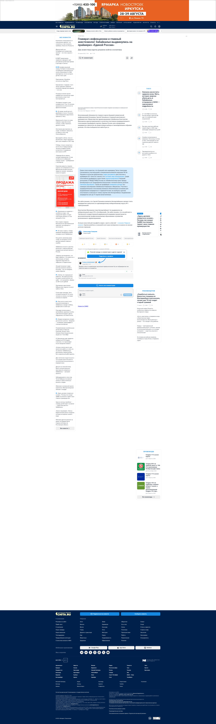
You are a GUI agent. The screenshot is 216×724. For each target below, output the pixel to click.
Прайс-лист (59, 624)
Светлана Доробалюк (87, 184)
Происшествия (125, 632)
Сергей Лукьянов (101, 238)
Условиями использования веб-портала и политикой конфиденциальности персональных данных (133, 702)
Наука (104, 635)
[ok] (90, 652)
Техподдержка (60, 635)
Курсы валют (128, 22)
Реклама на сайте (61, 621)
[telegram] (81, 652)
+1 (126, 281)
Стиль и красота (145, 627)
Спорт (142, 624)
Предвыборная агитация (63, 638)
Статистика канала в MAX (63, 640)
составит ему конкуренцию (114, 176)
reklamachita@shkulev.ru (138, 693)
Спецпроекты (144, 638)
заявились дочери (116, 184)
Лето (103, 630)
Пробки (159, 22)
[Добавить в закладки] (127, 58)
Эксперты (146, 22)
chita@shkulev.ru (74, 703)
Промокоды (79, 22)
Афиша (113, 22)
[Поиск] (151, 26)
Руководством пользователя (116, 700)
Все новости (59, 22)
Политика (124, 630)
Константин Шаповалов (115, 238)
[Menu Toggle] (57, 26)
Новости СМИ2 (83, 306)
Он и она (124, 624)
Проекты (153, 22)
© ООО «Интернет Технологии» (63, 718)
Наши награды (60, 630)
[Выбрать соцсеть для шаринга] (131, 58)
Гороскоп (119, 22)
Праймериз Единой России (86, 238)
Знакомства (88, 22)
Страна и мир (144, 630)
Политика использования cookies (117, 708)
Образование (106, 640)
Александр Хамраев (90, 231)
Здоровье (83, 640)
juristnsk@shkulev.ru (94, 705)
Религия (123, 640)
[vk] (86, 652)
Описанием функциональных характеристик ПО (120, 701)
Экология (143, 632)
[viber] (95, 652)
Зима (103, 621)
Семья (142, 621)
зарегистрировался (112, 178)
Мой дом (104, 632)
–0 (131, 271)
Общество (124, 621)
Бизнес (82, 624)
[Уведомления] (155, 26)
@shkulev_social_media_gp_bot (126, 694)
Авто (81, 621)
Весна (82, 627)
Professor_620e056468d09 (88, 262)
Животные (83, 638)
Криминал (105, 624)
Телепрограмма (104, 22)
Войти (84, 295)
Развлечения (125, 638)
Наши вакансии (60, 632)
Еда (81, 635)
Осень (123, 627)
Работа (123, 635)
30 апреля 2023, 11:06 (83, 53)
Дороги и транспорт (86, 632)
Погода (95, 22)
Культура (104, 627)
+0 (126, 271)
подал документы (109, 174)
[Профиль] (159, 26)
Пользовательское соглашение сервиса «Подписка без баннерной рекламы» (127, 713)
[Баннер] (78, 31)
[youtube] (108, 652)
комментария (87, 58)
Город (81, 630)
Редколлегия (137, 22)
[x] (103, 652)
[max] (99, 652)
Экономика (143, 635)
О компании (59, 627)
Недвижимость (69, 22)
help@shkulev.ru (66, 706)
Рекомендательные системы (116, 711)
